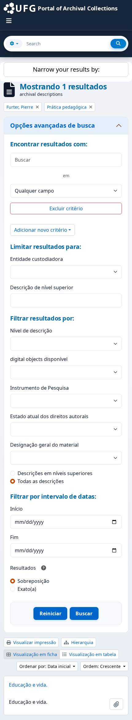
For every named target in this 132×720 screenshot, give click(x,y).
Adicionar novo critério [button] (40, 230)
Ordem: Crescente (102, 666)
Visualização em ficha (34, 654)
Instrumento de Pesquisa (39, 387)
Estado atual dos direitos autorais (49, 416)
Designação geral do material (44, 444)
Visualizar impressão (34, 642)
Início (16, 508)
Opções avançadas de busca (52, 125)
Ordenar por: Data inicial (45, 666)
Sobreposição (33, 581)
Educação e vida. (28, 684)
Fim (14, 537)
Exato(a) (26, 589)
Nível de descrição (31, 330)
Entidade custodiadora (36, 259)
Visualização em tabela (92, 654)
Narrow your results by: (66, 69)
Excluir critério (66, 208)
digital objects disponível (39, 359)
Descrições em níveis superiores (54, 473)
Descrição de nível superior (41, 287)
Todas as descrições (40, 481)
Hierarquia (81, 642)
